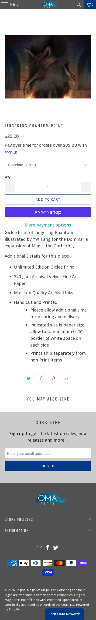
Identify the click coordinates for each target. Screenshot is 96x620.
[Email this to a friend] (66, 378)
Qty (7, 177)
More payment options (48, 225)
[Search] (78, 4)
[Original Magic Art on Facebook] (47, 547)
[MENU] (2, 4)
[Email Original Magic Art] (39, 547)
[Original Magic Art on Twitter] (55, 547)
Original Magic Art (27, 590)
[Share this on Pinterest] (53, 378)
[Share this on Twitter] (29, 378)
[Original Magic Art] (48, 4)
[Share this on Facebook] (41, 378)
